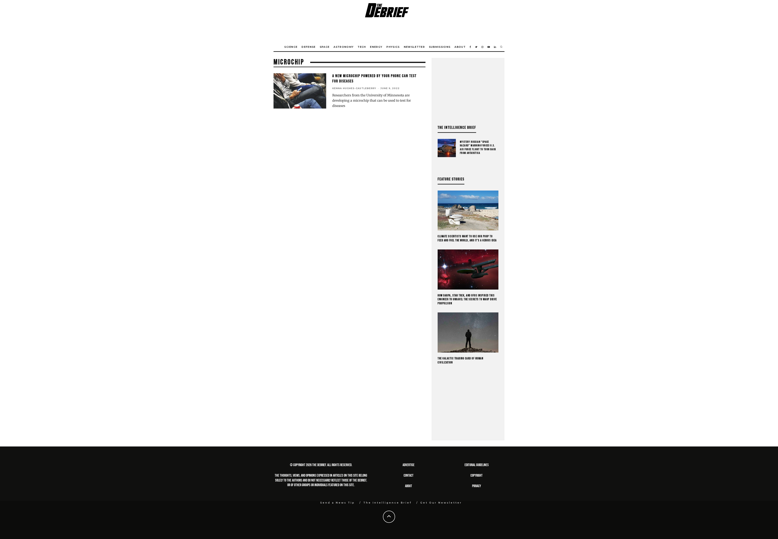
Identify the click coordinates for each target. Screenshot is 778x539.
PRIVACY (476, 486)
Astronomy (343, 46)
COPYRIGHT (476, 475)
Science (290, 46)
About (460, 46)
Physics (393, 46)
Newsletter (414, 46)
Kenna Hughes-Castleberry (354, 88)
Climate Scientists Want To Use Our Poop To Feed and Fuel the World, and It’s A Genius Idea (467, 238)
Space (325, 46)
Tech (362, 46)
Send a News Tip (337, 502)
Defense (308, 46)
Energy (376, 46)
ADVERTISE (409, 465)
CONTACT (409, 475)
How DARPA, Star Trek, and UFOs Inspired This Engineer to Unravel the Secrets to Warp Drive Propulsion (467, 299)
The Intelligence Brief (387, 502)
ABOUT (408, 486)
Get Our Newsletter (441, 502)
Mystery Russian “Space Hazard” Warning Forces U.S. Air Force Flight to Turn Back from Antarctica (478, 147)
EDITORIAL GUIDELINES (477, 465)
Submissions (440, 46)
